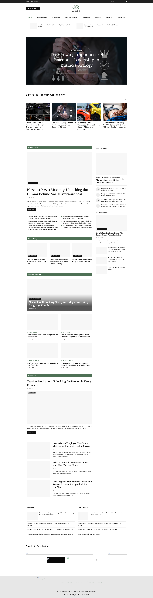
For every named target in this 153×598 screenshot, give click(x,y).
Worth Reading (102, 229)
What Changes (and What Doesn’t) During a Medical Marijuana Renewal (50, 534)
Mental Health (42, 17)
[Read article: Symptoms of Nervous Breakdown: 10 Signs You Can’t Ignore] (101, 260)
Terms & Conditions (81, 582)
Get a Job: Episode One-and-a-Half (89, 534)
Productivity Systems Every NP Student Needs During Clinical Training (59, 262)
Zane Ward (31, 197)
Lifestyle (98, 17)
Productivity (56, 17)
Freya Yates (33, 308)
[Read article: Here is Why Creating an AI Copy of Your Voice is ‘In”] (82, 250)
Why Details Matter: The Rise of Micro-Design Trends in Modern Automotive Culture (36, 126)
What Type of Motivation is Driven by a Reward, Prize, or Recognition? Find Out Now (72, 484)
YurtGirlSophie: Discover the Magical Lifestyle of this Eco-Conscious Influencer (108, 180)
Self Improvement (71, 17)
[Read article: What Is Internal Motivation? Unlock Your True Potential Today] (38, 469)
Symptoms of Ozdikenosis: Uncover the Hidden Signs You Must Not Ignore (116, 249)
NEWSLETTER (33, 8)
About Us (109, 17)
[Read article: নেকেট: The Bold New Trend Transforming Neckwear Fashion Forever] (33, 26)
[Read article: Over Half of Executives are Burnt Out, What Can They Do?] (37, 250)
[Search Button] (126, 1)
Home (30, 17)
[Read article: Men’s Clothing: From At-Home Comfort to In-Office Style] (42, 350)
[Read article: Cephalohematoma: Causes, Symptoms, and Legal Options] (42, 322)
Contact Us (121, 17)
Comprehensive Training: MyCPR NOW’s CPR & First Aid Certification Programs (114, 125)
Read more (32, 209)
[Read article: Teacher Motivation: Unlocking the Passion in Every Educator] (59, 407)
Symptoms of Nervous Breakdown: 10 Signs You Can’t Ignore (116, 259)
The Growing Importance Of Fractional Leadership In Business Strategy (76, 60)
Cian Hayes (77, 70)
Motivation (86, 17)
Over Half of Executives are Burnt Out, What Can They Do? (36, 262)
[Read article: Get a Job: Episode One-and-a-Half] (101, 270)
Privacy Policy (70, 582)
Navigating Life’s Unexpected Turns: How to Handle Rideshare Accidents (89, 126)
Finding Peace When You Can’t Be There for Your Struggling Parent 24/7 (50, 529)
